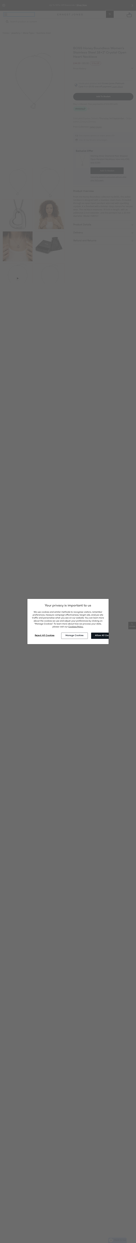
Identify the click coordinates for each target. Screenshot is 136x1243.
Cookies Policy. (75, 627)
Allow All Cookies (104, 635)
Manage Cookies (74, 635)
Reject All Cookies (44, 635)
